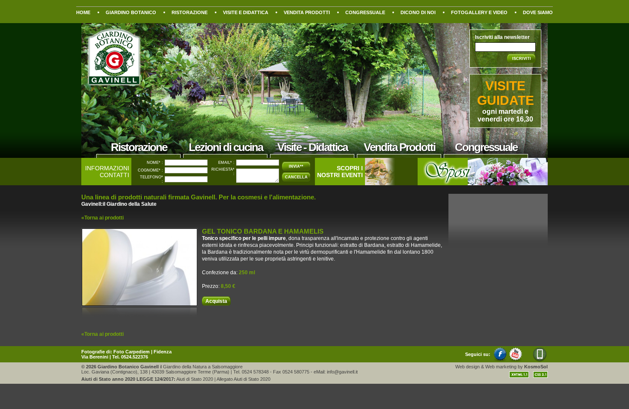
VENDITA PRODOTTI (307, 12)
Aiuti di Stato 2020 (194, 379)
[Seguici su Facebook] (500, 360)
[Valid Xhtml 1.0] (519, 376)
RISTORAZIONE (190, 12)
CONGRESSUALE (365, 12)
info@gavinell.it (342, 371)
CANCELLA (296, 177)
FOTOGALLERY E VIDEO (479, 12)
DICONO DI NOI (418, 12)
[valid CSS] (538, 376)
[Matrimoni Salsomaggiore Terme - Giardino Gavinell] (483, 183)
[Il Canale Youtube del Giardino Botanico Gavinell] (516, 360)
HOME (83, 12)
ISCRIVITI (521, 58)
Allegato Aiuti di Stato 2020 (243, 379)
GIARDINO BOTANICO (131, 12)
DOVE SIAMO (538, 12)
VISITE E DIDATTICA (245, 12)
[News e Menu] (389, 183)
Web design (467, 366)
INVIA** (296, 166)
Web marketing (500, 366)
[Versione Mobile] (536, 360)
